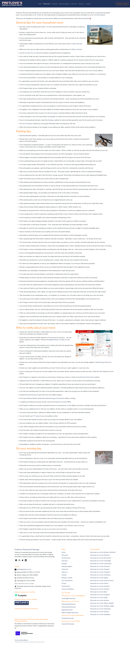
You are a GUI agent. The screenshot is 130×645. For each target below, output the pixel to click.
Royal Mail (29, 381)
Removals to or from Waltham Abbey (102, 606)
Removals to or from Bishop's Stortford (102, 552)
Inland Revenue (32, 395)
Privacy (64, 583)
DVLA (38, 409)
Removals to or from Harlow (99, 583)
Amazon (79, 49)
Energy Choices (104, 362)
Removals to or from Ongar (99, 598)
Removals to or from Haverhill (100, 586)
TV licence (36, 416)
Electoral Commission (87, 377)
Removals (46, 4)
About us (81, 4)
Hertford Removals (68, 618)
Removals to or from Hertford (99, 589)
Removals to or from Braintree (100, 555)
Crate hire (74, 4)
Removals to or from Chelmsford (100, 564)
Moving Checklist (83, 18)
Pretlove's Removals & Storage (27, 549)
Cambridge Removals (68, 598)
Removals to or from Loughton (100, 595)
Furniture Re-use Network (33, 53)
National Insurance (61, 402)
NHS (100, 371)
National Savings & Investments (55, 398)
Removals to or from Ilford (98, 592)
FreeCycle (79, 44)
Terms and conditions (21, 640)
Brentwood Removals (69, 604)
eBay (73, 49)
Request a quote (122, 4)
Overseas (65, 561)
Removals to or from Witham (99, 612)
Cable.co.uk (64, 340)
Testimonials (66, 586)
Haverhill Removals (68, 624)
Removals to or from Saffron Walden (102, 603)
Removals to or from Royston (99, 600)
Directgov (51, 120)
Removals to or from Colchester (100, 575)
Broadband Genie (52, 340)
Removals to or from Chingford (100, 572)
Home (40, 4)
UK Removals (66, 558)
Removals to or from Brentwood (100, 558)
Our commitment (67, 581)
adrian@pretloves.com (24, 569)
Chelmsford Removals (69, 607)
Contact (88, 4)
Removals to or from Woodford (100, 614)
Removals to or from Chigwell (99, 569)
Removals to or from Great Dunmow (102, 581)
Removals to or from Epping (99, 578)
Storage (54, 4)
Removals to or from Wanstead (100, 609)
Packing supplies (64, 4)
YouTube (97, 15)
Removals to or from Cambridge (100, 561)
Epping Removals (67, 610)
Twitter (39, 15)
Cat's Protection (27, 124)
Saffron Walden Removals (70, 613)
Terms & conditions (68, 589)
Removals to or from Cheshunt (100, 566)
